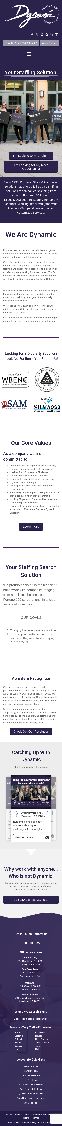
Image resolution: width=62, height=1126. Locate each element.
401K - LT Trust (31, 1080)
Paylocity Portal (31, 1071)
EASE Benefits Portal (31, 1075)
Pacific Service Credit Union (31, 1084)
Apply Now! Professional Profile (31, 1098)
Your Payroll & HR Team (31, 1089)
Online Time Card (31, 1066)
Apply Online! (49, 43)
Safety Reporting (31, 1103)
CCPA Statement (46, 1122)
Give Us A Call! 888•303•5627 (21, 43)
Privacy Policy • (30, 1122)
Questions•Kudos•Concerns (31, 1093)
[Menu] (29, 54)
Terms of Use (13, 1122)
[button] (31, 900)
